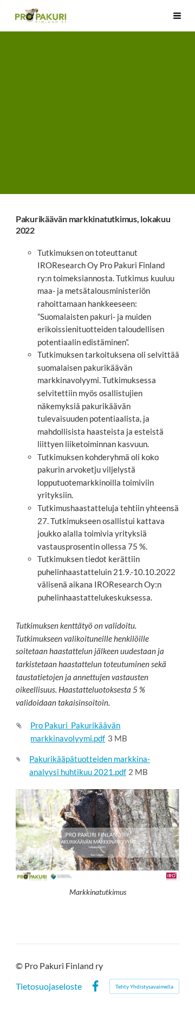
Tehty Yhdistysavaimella (144, 986)
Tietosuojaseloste (49, 986)
